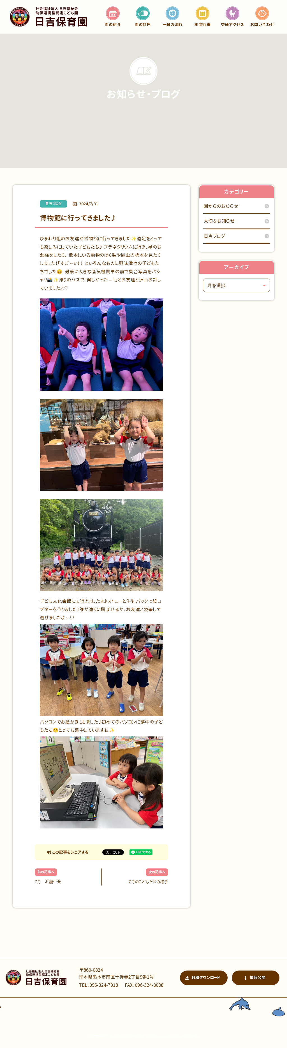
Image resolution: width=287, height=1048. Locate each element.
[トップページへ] (48, 17)
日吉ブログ (53, 203)
